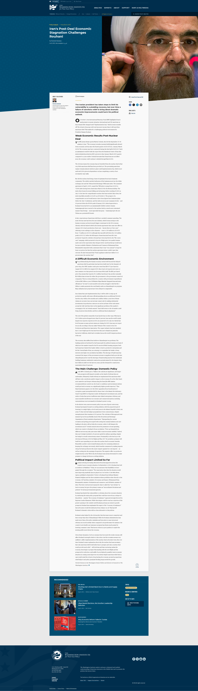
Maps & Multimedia (140, 8)
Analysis (98, 8)
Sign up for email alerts (133, 604)
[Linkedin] (137, 105)
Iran (83, 14)
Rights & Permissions (71, 688)
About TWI (83, 680)
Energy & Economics (71, 14)
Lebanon (88, 14)
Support (125, 8)
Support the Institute (93, 680)
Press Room (55, 679)
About (117, 8)
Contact (54, 677)
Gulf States (95, 14)
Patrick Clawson (56, 41)
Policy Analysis (54, 24)
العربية (65, 43)
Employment (53, 688)
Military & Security (60, 14)
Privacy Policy (61, 688)
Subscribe (54, 680)
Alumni (102, 680)
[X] (133, 105)
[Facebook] (130, 105)
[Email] (141, 105)
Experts (107, 8)
